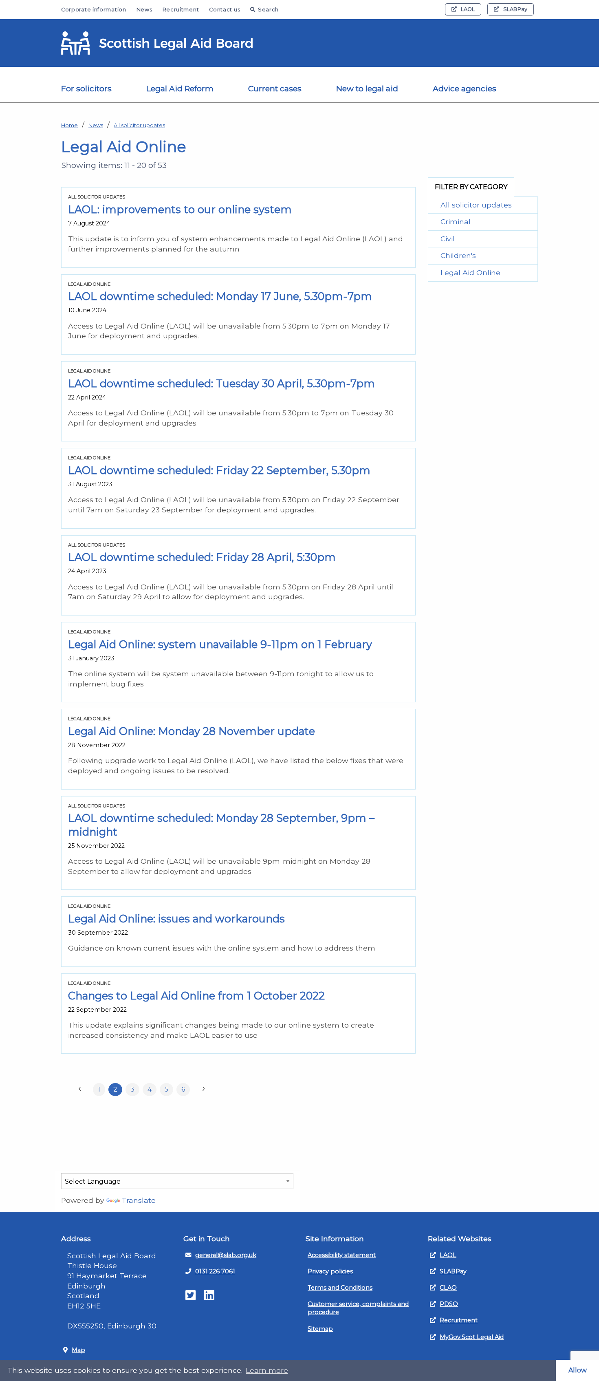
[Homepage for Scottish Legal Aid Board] (157, 43)
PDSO (449, 1304)
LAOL (468, 9)
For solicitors (86, 88)
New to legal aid (367, 88)
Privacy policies (330, 1271)
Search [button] (268, 10)
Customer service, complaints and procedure (358, 1308)
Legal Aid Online (470, 272)
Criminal (455, 221)
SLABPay (515, 9)
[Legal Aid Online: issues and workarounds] (238, 931)
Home (69, 125)
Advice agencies (464, 88)
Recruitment (181, 10)
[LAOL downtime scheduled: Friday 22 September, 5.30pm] (238, 488)
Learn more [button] (267, 1370)
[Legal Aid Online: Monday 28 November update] (238, 749)
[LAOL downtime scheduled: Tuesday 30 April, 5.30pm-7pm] (238, 401)
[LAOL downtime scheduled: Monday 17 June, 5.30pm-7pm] (238, 314)
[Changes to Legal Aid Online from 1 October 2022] (238, 1013)
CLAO (448, 1287)
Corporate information (93, 10)
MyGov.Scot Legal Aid (472, 1337)
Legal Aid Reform (180, 88)
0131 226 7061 (215, 1271)
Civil (447, 238)
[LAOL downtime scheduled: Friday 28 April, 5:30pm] (238, 575)
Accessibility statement (342, 1255)
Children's (458, 255)
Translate (138, 1200)
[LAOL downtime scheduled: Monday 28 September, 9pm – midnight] (238, 843)
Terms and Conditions (340, 1287)
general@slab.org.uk (225, 1255)
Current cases (275, 88)
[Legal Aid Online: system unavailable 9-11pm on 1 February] (238, 662)
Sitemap (320, 1328)
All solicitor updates (139, 125)
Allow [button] (577, 1370)
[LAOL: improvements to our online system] (238, 227)
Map (78, 1350)
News (144, 10)
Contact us (224, 10)
